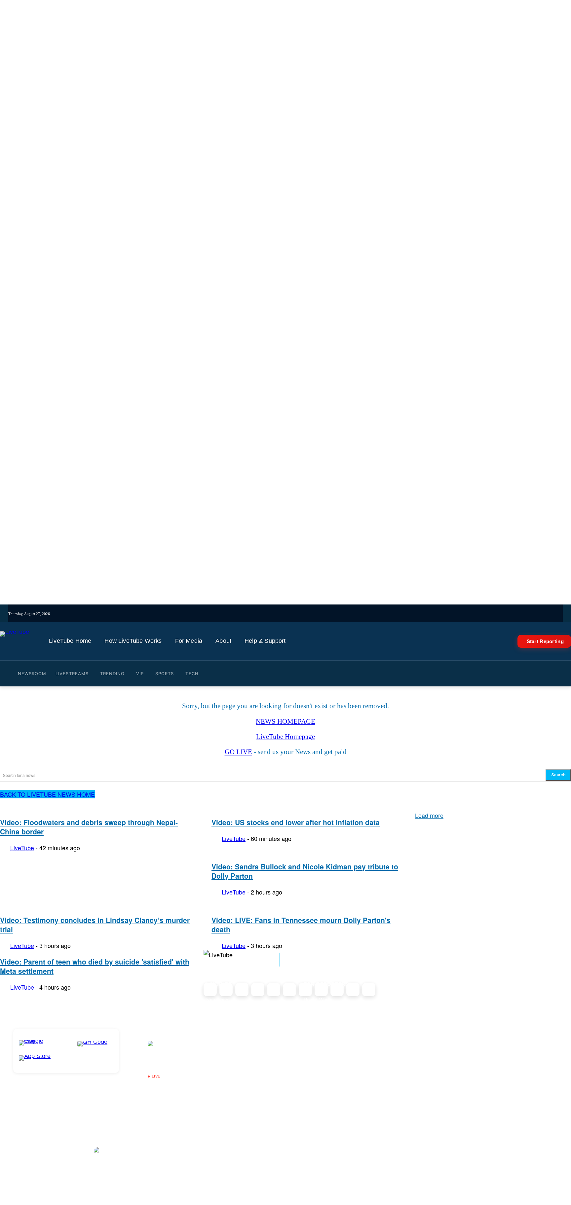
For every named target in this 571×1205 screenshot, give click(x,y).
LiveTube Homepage (285, 737)
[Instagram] (279, 613)
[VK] (344, 613)
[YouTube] (316, 613)
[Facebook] (298, 613)
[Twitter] (307, 613)
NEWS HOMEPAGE (285, 721)
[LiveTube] (14, 641)
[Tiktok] (288, 613)
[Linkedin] (325, 613)
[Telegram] (334, 613)
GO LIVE (238, 752)
